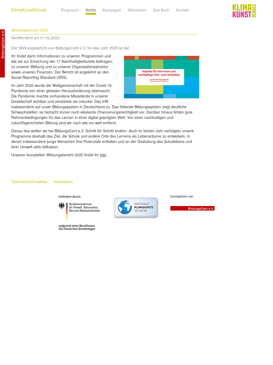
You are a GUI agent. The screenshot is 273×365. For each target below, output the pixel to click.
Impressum (63, 181)
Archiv (91, 10)
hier (103, 154)
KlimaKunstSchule (28, 10)
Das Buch (161, 10)
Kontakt (182, 10)
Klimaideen (137, 10)
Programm (70, 10)
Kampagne (112, 10)
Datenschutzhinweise (29, 181)
